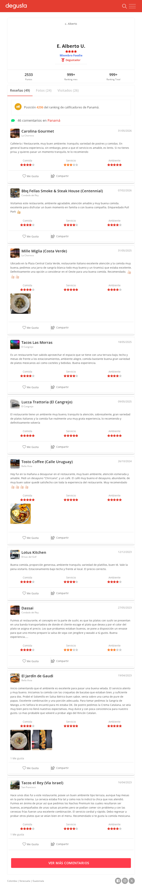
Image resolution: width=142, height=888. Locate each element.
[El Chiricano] (20, 513)
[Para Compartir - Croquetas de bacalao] (42, 739)
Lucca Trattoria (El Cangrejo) (46, 401)
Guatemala (38, 880)
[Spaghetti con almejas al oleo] (20, 303)
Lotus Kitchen (33, 552)
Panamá (54, 120)
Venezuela (24, 880)
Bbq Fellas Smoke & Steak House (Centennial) (62, 190)
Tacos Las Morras (37, 342)
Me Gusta (32, 176)
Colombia (12, 880)
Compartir (62, 176)
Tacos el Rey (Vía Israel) (42, 782)
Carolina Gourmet (37, 131)
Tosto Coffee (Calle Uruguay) (47, 461)
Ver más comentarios (69, 863)
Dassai (27, 608)
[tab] (20, 90)
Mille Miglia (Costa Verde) (44, 250)
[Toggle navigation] (132, 6)
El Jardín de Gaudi (37, 675)
